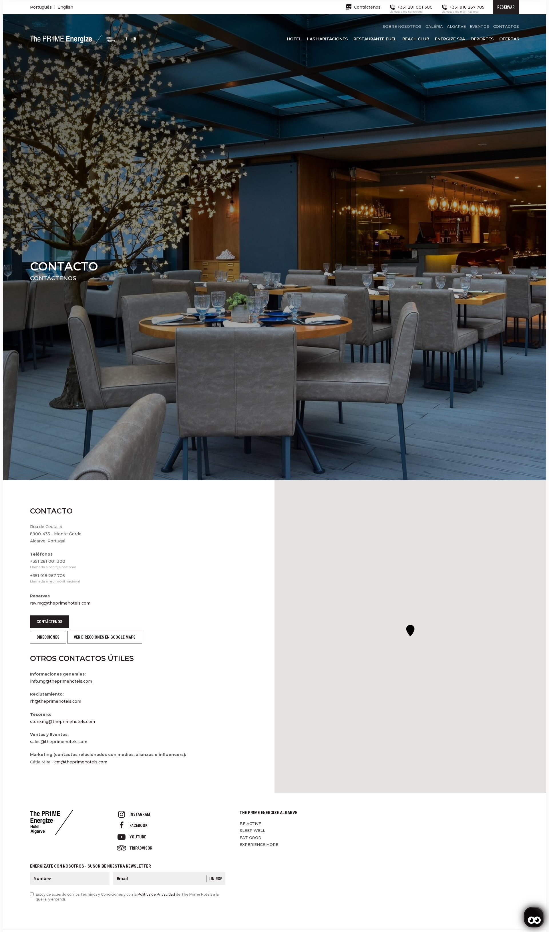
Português (41, 7)
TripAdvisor (141, 848)
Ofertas (509, 39)
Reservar (506, 7)
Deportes (482, 39)
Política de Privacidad (156, 894)
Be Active (250, 823)
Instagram (140, 814)
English (65, 7)
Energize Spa (450, 39)
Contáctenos (49, 621)
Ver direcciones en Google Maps (105, 637)
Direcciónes (48, 637)
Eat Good (250, 837)
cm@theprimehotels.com (80, 762)
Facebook (139, 825)
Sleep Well (252, 830)
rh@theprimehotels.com (55, 701)
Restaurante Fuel (375, 39)
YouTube (138, 837)
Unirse (215, 878)
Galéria (434, 26)
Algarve (456, 26)
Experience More (259, 844)
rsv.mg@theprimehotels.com (60, 603)
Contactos (506, 26)
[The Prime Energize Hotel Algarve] (83, 41)
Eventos (479, 26)
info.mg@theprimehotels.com (61, 681)
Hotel (294, 39)
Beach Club (415, 39)
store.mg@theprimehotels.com (62, 721)
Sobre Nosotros (402, 26)
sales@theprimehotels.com (58, 741)
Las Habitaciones (327, 39)
